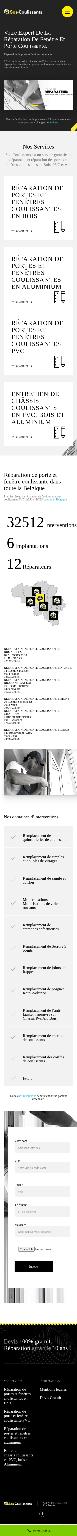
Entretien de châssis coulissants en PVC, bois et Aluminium (18, 1457)
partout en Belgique (55, 498)
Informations (50, 1381)
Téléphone (21, 1204)
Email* (19, 1184)
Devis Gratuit (50, 1397)
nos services (13, 1381)
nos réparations (27, 1095)
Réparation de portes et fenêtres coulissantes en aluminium (17, 1435)
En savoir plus (21, 231)
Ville (17, 1160)
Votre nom (21, 1140)
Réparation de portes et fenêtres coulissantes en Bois (17, 1395)
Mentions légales (53, 1389)
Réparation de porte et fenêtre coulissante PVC (17, 1415)
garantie (41, 1347)
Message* (20, 1224)
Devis (11, 1340)
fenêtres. (54, 121)
